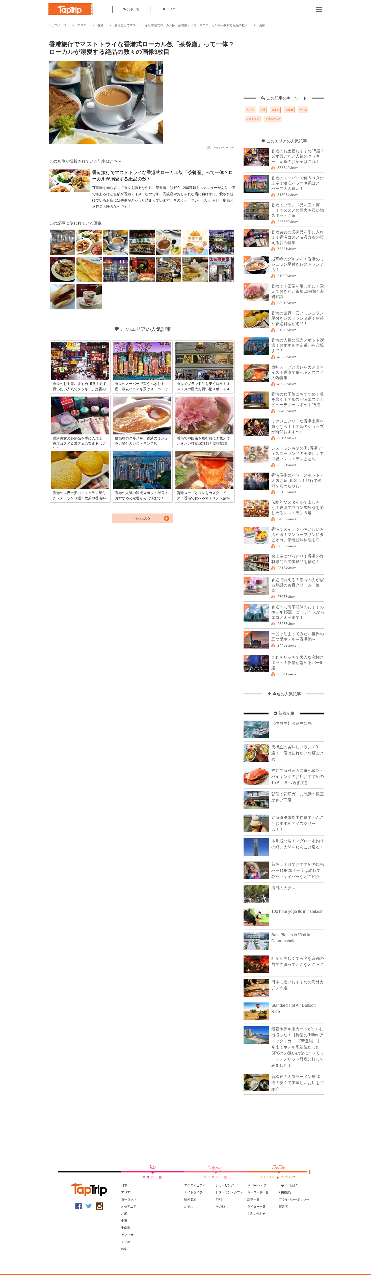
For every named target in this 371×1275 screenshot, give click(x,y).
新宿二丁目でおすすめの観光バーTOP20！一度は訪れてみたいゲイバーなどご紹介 (297, 870)
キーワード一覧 (258, 1192)
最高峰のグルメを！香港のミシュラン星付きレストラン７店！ (297, 264)
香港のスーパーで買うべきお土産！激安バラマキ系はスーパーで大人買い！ (297, 183)
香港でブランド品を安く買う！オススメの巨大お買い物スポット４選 (297, 210)
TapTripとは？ (288, 1185)
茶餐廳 (289, 109)
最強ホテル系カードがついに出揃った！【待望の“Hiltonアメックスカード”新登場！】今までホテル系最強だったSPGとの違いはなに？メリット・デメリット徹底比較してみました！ (297, 1047)
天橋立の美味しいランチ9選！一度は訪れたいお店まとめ (297, 753)
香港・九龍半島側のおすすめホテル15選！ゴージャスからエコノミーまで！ (297, 612)
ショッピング (225, 1185)
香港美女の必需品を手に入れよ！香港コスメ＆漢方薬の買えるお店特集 (297, 237)
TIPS (219, 1199)
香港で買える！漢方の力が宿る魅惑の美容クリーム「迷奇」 (297, 585)
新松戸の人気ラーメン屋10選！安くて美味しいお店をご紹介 (297, 1082)
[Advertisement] (284, 64)
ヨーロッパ (128, 1199)
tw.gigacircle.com (223, 147)
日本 (124, 1185)
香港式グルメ (272, 118)
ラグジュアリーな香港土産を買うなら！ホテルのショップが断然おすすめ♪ (297, 426)
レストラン (252, 118)
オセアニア (128, 1206)
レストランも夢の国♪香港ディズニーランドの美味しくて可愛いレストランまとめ (297, 453)
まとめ (125, 1242)
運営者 (283, 1206)
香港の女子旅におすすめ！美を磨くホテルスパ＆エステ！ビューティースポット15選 (297, 399)
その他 (220, 1206)
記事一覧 (133, 9)
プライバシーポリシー (294, 1199)
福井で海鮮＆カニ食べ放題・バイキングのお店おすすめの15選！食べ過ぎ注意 (297, 776)
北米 (124, 1213)
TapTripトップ (257, 1185)
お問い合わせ (256, 1213)
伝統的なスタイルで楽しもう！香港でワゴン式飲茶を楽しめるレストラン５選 (297, 507)
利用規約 (285, 1192)
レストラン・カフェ (229, 1192)
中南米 (125, 1228)
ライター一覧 (256, 1206)
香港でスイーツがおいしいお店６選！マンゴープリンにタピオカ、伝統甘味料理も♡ (297, 534)
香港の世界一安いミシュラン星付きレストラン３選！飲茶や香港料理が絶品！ (297, 318)
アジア (81, 25)
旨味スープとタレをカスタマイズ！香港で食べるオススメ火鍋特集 (297, 372)
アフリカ (127, 1235)
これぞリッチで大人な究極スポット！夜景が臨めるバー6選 (297, 662)
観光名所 (190, 1199)
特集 (124, 1249)
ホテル (188, 1206)
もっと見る (142, 518)
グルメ (275, 109)
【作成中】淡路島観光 (291, 723)
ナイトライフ (193, 1192)
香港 (100, 25)
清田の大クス (283, 888)
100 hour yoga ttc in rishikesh (297, 911)
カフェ (303, 109)
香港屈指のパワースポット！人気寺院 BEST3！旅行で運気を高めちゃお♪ (297, 480)
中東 (124, 1220)
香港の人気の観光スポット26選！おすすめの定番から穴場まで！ (297, 345)
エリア (170, 9)
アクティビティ (194, 1185)
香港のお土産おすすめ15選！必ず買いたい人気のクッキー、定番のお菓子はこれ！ (297, 156)
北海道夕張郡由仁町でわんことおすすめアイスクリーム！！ (297, 823)
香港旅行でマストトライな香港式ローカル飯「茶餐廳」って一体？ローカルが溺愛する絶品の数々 (181, 25)
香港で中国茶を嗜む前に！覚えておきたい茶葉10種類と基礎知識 (297, 291)
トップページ (57, 25)
